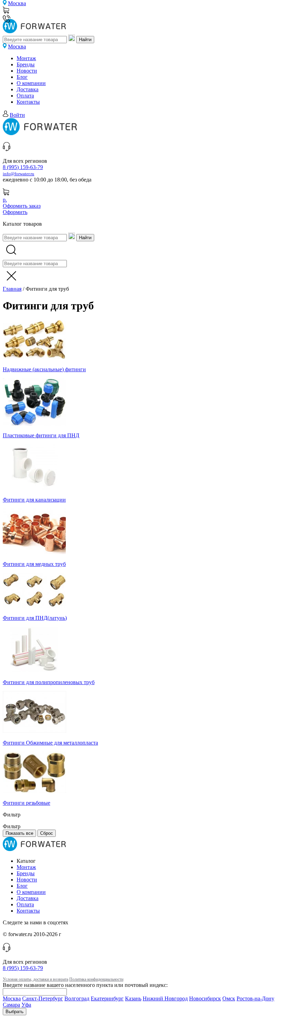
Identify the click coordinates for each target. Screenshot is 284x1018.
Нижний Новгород (165, 998)
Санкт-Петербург (42, 998)
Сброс (46, 833)
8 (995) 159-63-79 (23, 167)
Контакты (28, 102)
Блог (22, 77)
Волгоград (76, 998)
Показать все (19, 833)
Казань (133, 998)
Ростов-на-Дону (255, 998)
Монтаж (26, 58)
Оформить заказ (22, 206)
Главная (12, 289)
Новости (27, 71)
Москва (17, 3)
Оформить (15, 212)
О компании (31, 83)
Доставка (27, 89)
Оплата (25, 96)
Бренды (26, 64)
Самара (11, 1005)
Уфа (26, 1005)
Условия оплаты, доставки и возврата (35, 979)
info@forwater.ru (18, 173)
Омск (228, 998)
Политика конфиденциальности (96, 979)
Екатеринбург (107, 998)
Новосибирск (205, 998)
